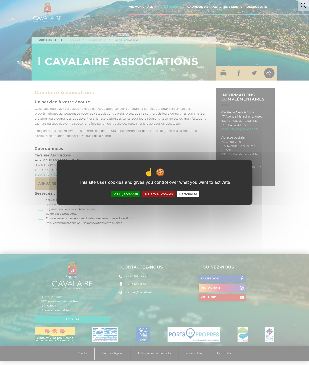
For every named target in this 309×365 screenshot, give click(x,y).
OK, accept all (127, 194)
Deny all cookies (160, 194)
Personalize (188, 194)
